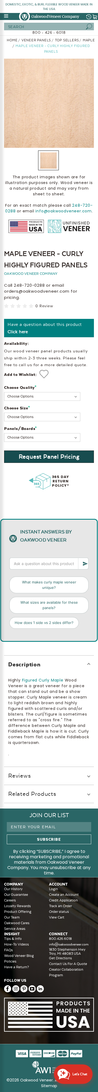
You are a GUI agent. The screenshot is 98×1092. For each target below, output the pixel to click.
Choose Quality (20, 387)
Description (24, 664)
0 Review (44, 306)
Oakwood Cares (16, 923)
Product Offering (17, 912)
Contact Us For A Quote (68, 964)
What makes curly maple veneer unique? (49, 585)
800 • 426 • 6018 (49, 32)
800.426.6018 (60, 939)
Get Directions (60, 958)
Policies (10, 961)
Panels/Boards (20, 428)
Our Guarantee (16, 895)
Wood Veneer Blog (19, 956)
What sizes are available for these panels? (49, 605)
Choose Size (17, 407)
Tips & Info (13, 939)
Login (53, 889)
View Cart (56, 917)
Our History (13, 889)
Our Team (12, 917)
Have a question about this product (45, 328)
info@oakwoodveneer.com (63, 211)
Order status (59, 912)
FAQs (8, 950)
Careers (10, 900)
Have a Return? (16, 967)
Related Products (32, 793)
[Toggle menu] (6, 16)
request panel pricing (49, 456)
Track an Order (60, 906)
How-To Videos (16, 944)
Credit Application (63, 900)
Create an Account (64, 895)
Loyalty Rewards (17, 906)
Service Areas (14, 929)
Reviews (19, 775)
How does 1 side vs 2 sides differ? (44, 622)
